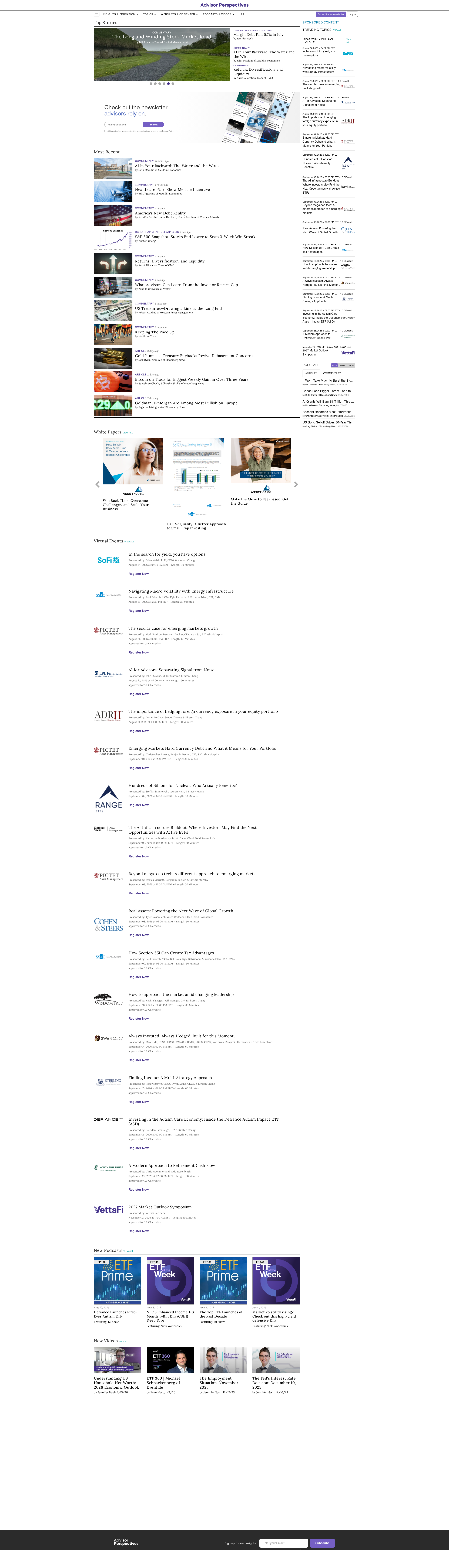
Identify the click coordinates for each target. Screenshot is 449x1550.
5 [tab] (168, 83)
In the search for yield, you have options (167, 554)
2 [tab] (155, 83)
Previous (97, 484)
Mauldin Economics (268, 43)
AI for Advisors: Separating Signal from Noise (172, 669)
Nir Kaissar (310, 405)
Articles (311, 373)
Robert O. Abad (147, 312)
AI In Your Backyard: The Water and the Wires (264, 36)
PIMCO (287, 78)
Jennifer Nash (107, 1392)
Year (351, 365)
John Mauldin (245, 43)
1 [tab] (151, 83)
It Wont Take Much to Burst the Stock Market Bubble (339, 380)
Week (334, 365)
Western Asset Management (176, 312)
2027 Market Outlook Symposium (160, 1206)
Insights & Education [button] (119, 14)
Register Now (139, 573)
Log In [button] (352, 14)
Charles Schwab (209, 217)
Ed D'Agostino (147, 193)
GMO (270, 60)
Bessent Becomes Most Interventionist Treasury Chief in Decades (348, 411)
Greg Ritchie (311, 426)
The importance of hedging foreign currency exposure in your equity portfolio (203, 711)
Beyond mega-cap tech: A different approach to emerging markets (192, 873)
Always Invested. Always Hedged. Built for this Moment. (182, 1035)
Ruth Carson (311, 394)
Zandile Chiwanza (149, 288)
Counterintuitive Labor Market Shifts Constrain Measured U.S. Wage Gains (265, 71)
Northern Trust (148, 336)
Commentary (332, 373)
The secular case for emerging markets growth (173, 628)
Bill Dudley (310, 384)
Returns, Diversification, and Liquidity (258, 54)
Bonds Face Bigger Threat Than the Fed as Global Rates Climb (347, 390)
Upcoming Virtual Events (318, 40)
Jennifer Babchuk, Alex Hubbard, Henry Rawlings (167, 217)
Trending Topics (317, 29)
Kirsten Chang (147, 240)
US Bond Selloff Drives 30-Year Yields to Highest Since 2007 (345, 422)
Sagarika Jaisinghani (150, 407)
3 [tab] (159, 83)
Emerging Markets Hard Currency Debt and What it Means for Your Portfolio (202, 748)
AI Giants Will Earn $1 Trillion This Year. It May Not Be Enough (346, 401)
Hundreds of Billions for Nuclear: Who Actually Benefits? (183, 785)
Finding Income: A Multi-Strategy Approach (170, 1077)
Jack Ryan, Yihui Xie (150, 359)
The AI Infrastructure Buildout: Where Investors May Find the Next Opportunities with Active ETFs (193, 830)
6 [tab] (173, 83)
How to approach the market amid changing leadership (181, 994)
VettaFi (167, 288)
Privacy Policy (167, 131)
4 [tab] (164, 83)
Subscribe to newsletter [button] (331, 14)
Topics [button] (148, 14)
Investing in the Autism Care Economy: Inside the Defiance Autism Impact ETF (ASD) (204, 1121)
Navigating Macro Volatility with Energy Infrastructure (181, 591)
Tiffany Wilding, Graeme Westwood (258, 78)
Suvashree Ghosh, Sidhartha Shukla (159, 383)
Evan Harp (157, 1392)
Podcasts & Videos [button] (217, 14)
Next (296, 484)
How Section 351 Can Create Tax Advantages (171, 952)
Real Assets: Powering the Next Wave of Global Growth (181, 910)
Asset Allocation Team (250, 60)
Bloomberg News (176, 359)
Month (343, 365)
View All (128, 433)
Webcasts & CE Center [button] (178, 14)
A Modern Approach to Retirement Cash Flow (172, 1165)
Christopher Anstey (314, 415)
